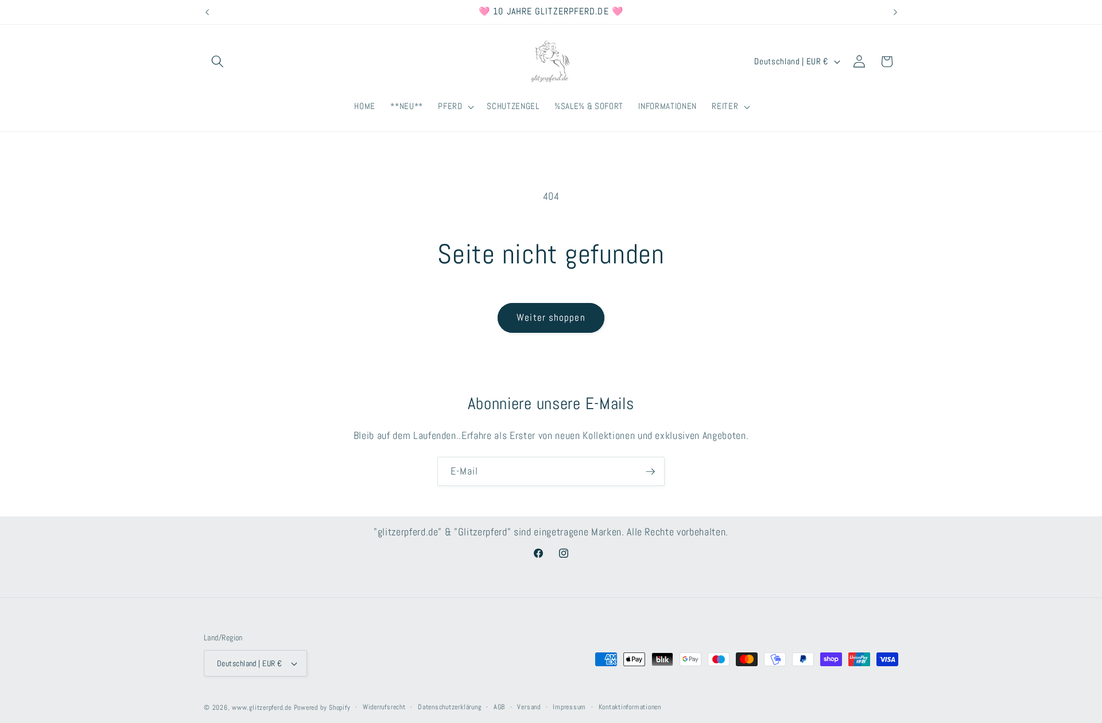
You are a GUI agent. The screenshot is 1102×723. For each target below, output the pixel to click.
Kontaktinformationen (630, 707)
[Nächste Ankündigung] (895, 12)
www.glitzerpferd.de (262, 707)
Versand (528, 707)
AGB (499, 707)
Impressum (569, 707)
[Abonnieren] (650, 472)
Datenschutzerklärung (449, 707)
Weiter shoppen (551, 318)
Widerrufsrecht (384, 707)
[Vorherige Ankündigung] (207, 12)
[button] (217, 61)
